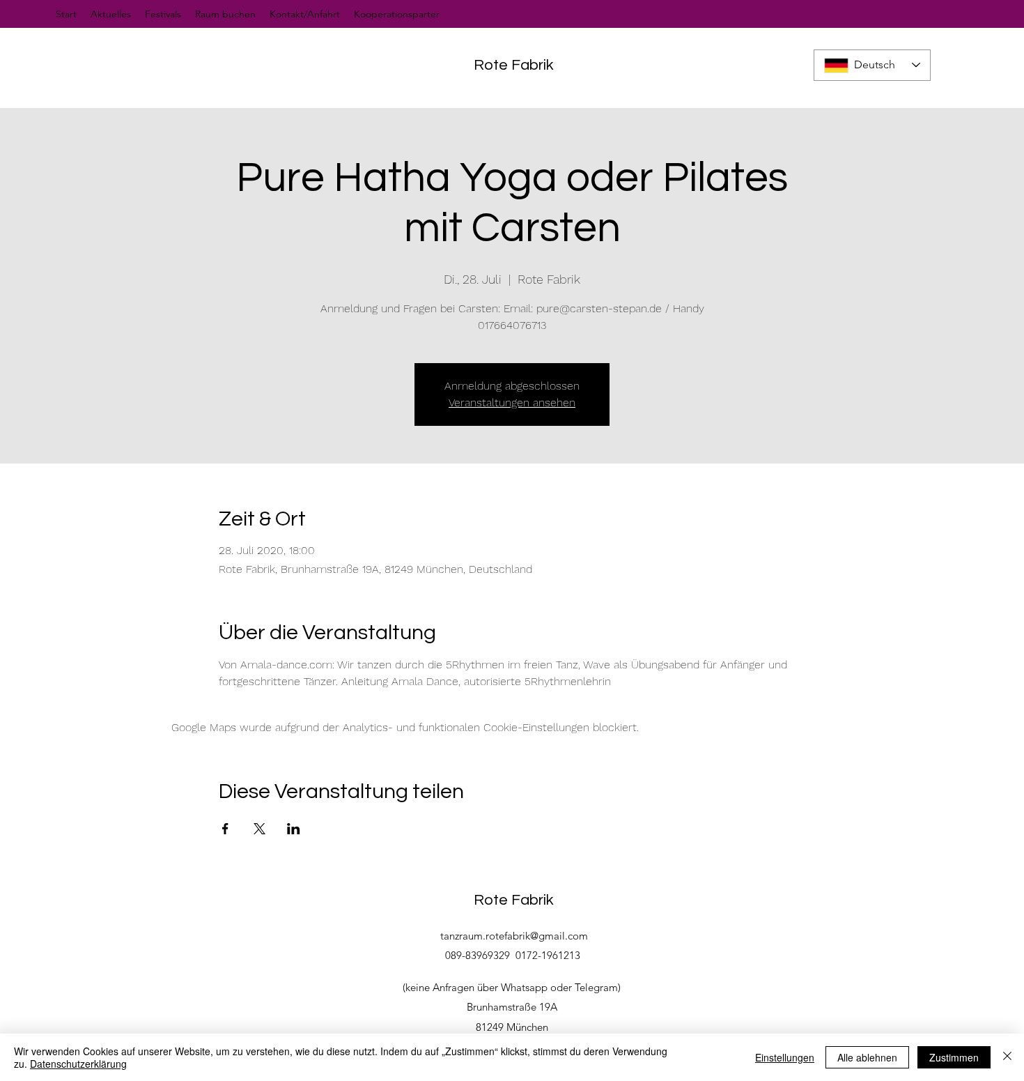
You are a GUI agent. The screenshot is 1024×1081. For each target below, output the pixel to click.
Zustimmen (954, 1057)
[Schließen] (1007, 1057)
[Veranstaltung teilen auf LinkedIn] (293, 828)
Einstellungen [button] (784, 1057)
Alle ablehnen (867, 1057)
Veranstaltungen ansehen (512, 402)
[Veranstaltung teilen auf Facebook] (225, 828)
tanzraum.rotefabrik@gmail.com (514, 935)
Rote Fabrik (514, 65)
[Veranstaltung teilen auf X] (259, 828)
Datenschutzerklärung (78, 1064)
